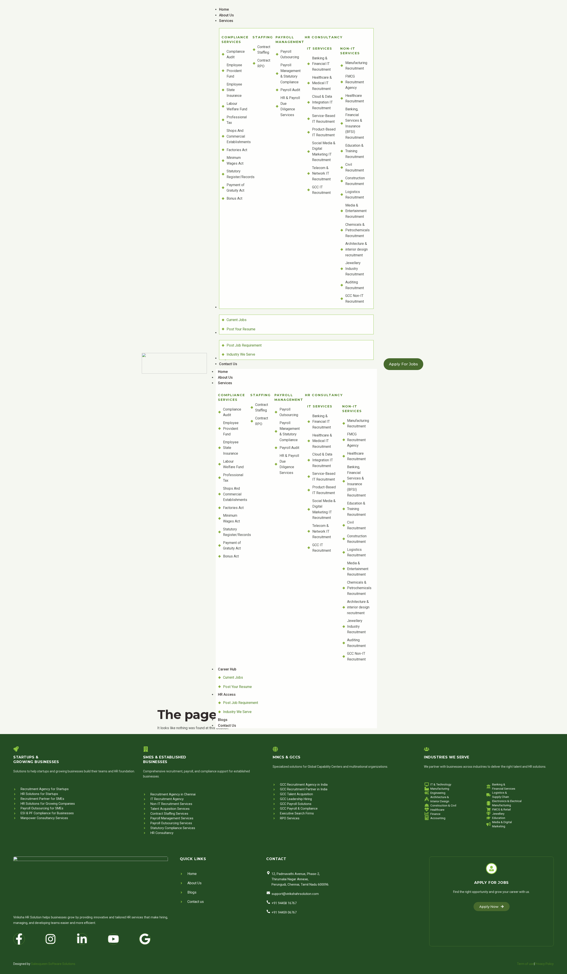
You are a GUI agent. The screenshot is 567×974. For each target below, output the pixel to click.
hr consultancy (324, 37)
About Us (225, 377)
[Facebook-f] (19, 939)
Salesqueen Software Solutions (53, 964)
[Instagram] (50, 939)
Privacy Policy (544, 964)
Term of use (525, 964)
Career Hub (227, 669)
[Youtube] (113, 939)
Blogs (222, 720)
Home (223, 372)
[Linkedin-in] (82, 939)
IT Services (319, 49)
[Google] (145, 939)
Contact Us (227, 725)
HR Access (227, 694)
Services (225, 383)
